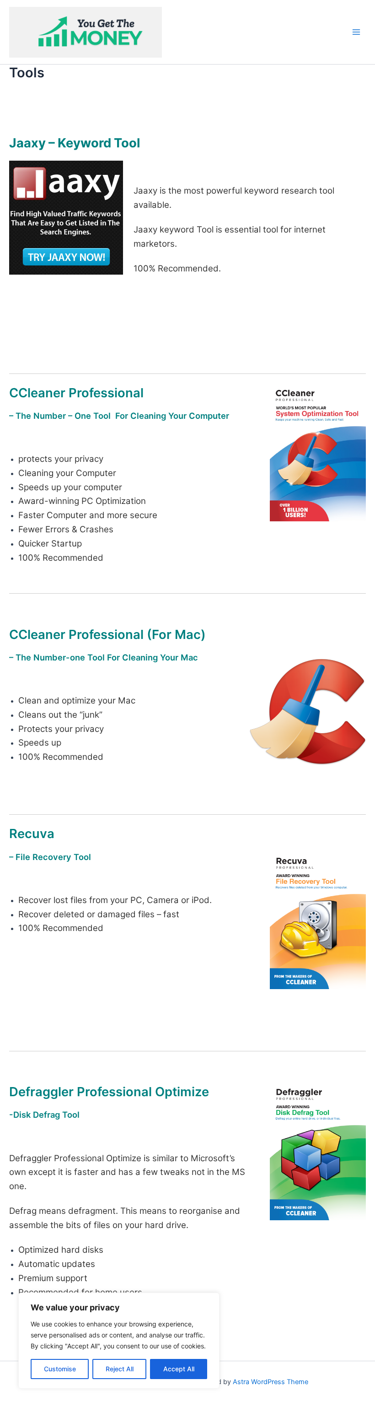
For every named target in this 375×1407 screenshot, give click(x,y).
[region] (119, 1341)
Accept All (178, 1369)
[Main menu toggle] (356, 32)
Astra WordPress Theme (270, 1382)
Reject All (120, 1369)
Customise (60, 1369)
